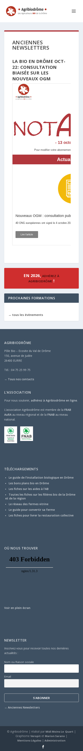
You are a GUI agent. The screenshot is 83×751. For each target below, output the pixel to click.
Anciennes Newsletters (24, 707)
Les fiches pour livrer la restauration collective (41, 515)
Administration (55, 740)
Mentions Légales (29, 740)
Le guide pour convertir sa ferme (32, 510)
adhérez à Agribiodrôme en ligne (54, 400)
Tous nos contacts (21, 379)
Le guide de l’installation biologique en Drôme (41, 477)
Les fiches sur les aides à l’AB (29, 489)
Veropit (35, 736)
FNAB (51, 414)
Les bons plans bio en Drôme (29, 483)
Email (7, 676)
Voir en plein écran (17, 608)
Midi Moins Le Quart (59, 731)
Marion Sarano (55, 736)
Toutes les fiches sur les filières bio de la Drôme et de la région (40, 496)
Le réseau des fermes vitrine (28, 504)
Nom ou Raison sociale (19, 662)
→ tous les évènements (25, 315)
